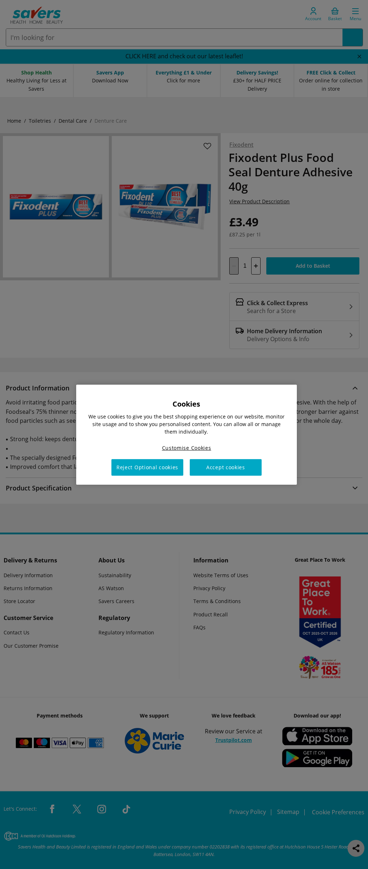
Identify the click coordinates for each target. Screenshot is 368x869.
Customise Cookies (186, 447)
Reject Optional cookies (147, 467)
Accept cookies (225, 467)
